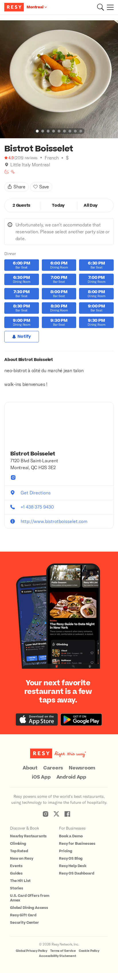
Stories (16, 888)
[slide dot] (37, 131)
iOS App (41, 777)
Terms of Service (63, 951)
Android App (71, 777)
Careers (53, 768)
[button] (100, 7)
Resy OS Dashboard (76, 873)
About (30, 768)
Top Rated (19, 851)
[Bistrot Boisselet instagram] (13, 477)
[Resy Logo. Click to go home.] (14, 7)
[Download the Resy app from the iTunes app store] (37, 719)
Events (16, 866)
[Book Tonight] (6, 171)
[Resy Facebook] (67, 814)
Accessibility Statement (57, 956)
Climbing (18, 843)
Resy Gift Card (23, 915)
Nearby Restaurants (28, 836)
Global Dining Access (29, 907)
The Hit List (20, 880)
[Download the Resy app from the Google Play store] (81, 719)
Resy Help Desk (72, 866)
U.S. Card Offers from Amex (29, 898)
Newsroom (82, 768)
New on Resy (21, 858)
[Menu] (109, 7)
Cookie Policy (89, 951)
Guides (16, 873)
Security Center (24, 922)
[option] (59, 79)
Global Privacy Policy (31, 951)
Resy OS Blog (70, 858)
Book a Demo (70, 836)
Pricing (65, 851)
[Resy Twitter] (56, 814)
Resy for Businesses (77, 843)
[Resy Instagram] (45, 814)
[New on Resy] (12, 171)
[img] (6, 164)
